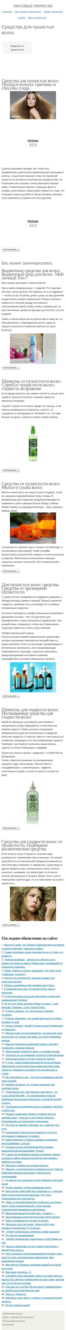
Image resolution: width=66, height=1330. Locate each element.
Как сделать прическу (28, 11)
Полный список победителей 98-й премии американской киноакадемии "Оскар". (27, 1148)
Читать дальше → (11, 249)
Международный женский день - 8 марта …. (30, 1213)
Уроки (21, 17)
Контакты (5, 1317)
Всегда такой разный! (18, 1305)
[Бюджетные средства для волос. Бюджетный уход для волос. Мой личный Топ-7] (33, 348)
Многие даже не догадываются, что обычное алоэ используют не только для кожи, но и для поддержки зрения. (32, 1036)
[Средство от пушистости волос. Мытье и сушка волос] (33, 528)
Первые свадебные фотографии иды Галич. (29, 985)
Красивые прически (33, 5)
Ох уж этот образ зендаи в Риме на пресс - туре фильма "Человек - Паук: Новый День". (30, 1005)
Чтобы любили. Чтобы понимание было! (28, 1187)
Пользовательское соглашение (22, 1317)
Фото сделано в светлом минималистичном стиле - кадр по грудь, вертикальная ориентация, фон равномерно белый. (32, 1257)
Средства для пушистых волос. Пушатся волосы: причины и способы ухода (30, 84)
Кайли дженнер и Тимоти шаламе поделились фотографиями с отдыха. (30, 1141)
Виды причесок (53, 11)
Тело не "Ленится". (16, 1294)
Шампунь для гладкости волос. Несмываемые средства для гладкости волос (30, 713)
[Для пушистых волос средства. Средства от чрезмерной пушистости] (33, 677)
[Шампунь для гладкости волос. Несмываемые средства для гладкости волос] (33, 801)
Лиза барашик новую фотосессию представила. (33, 1217)
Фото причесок (37, 17)
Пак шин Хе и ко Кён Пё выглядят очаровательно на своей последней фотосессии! (32, 1288)
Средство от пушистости (17, 47)
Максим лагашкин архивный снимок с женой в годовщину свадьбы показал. (30, 1045)
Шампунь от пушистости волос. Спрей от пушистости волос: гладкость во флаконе (32, 384)
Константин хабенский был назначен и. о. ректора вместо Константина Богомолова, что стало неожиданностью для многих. (32, 1194)
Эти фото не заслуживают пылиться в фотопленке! (35, 1055)
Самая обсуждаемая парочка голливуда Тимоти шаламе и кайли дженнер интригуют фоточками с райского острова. (31, 1158)
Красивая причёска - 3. (18, 1272)
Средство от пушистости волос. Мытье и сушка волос (31, 485)
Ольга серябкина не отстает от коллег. (27, 1220)
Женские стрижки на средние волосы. (27, 1165)
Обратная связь (8, 1324)
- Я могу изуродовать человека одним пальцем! (32, 1231)
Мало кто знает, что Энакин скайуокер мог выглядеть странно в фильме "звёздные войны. (33, 946)
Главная (7, 11)
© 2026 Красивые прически (12, 1313)
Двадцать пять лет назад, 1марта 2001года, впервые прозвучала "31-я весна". (28, 1226)
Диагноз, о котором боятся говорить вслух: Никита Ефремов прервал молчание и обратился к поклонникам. (32, 1172)
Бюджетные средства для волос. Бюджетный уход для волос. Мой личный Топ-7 (32, 274)
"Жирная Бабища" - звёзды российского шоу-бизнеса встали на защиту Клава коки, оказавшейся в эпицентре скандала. (32, 963)
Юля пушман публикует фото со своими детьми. (33, 1051)
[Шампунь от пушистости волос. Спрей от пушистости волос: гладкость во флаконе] (33, 443)
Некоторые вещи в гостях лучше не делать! (30, 1059)
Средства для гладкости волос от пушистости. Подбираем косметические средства (32, 845)
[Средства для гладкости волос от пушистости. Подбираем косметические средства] (33, 904)
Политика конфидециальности (13, 1321)
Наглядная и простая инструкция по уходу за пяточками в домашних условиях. (29, 1134)
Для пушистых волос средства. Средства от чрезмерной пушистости (30, 588)
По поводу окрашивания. (20, 1235)
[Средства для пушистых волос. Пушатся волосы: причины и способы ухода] (33, 105)
